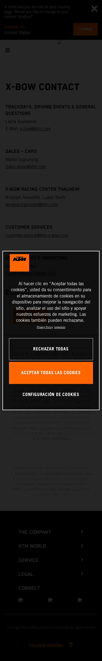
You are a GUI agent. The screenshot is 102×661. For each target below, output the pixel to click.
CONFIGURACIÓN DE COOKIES (51, 395)
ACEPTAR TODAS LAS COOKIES (51, 373)
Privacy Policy (45, 327)
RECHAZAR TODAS (51, 349)
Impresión (59, 327)
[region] (50, 330)
